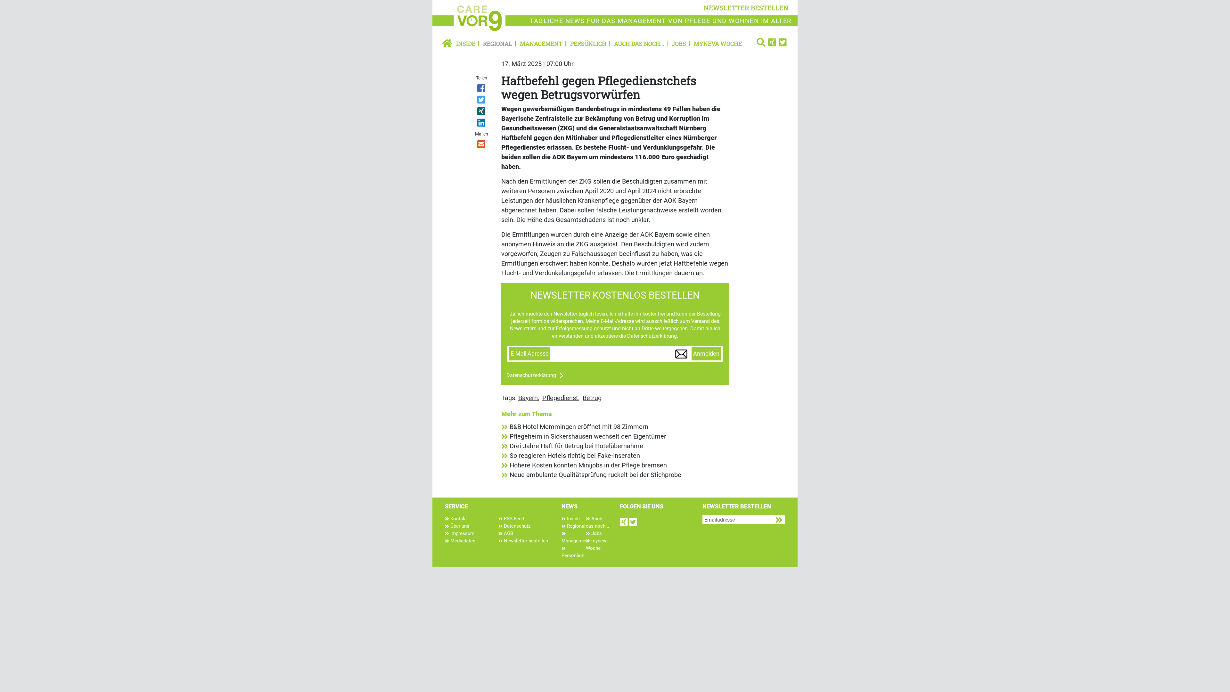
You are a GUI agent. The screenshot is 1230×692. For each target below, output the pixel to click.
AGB (508, 533)
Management (541, 43)
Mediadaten (462, 541)
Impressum (461, 533)
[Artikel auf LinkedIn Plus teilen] (482, 124)
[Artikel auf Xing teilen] (482, 112)
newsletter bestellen (746, 8)
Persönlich (588, 43)
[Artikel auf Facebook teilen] (482, 89)
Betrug (592, 398)
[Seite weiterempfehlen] (482, 145)
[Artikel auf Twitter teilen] (482, 101)
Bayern (528, 398)
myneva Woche (718, 43)
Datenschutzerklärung (531, 375)
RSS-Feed (513, 519)
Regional (497, 43)
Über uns (459, 526)
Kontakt (458, 519)
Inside (465, 43)
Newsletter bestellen (525, 541)
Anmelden (706, 353)
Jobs (679, 43)
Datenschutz (516, 526)
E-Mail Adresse (530, 353)
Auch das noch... (639, 43)
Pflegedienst (560, 398)
